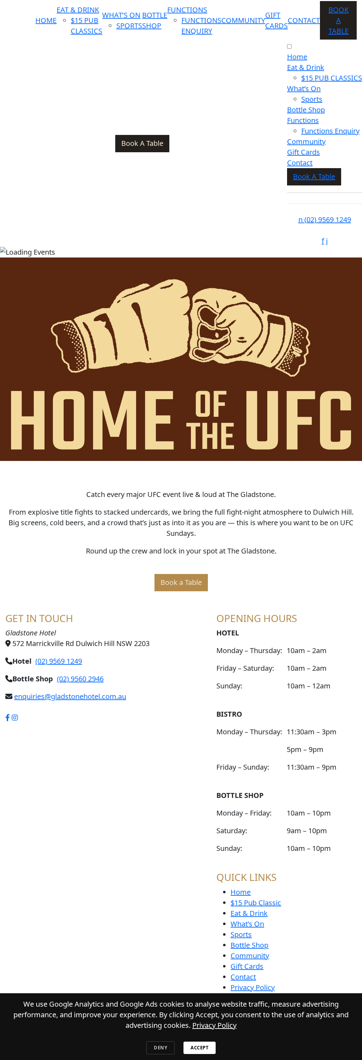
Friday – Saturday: (245, 668)
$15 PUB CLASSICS (331, 78)
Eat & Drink (78, 9)
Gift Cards (303, 152)
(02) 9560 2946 (80, 678)
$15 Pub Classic (255, 902)
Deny (160, 1047)
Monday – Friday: (244, 813)
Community (243, 20)
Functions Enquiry (330, 131)
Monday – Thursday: (249, 731)
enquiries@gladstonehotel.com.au (70, 696)
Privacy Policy (252, 987)
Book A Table (338, 20)
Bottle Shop (306, 109)
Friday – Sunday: (242, 767)
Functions (187, 9)
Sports (129, 25)
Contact (304, 20)
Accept (200, 1047)
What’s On (121, 15)
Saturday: (231, 830)
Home (46, 20)
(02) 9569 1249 (324, 219)
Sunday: (229, 686)
